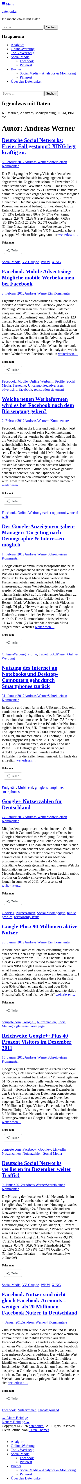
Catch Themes (39, 1430)
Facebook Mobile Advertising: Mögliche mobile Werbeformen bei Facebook (38, 278)
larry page (37, 1026)
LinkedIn (59, 1149)
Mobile (23, 381)
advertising (9, 389)
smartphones (11, 792)
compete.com (11, 1022)
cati (30, 788)
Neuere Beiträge (15, 1422)
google (40, 788)
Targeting (19, 385)
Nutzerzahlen (25, 913)
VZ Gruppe (30, 262)
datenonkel (9, 11)
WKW (45, 262)
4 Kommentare (58, 421)
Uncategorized (38, 385)
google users (20, 1026)
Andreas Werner (36, 162)
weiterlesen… (68, 235)
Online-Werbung (23, 49)
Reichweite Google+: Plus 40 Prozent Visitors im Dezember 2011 (37, 1042)
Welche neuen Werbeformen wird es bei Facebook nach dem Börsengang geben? (38, 405)
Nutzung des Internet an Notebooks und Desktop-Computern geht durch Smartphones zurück (30, 677)
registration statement (49, 389)
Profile (60, 381)
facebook (25, 389)
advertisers (56, 385)
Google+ (8, 913)
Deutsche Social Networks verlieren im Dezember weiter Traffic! (36, 1169)
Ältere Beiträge (15, 1418)
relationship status (26, 917)
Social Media (20, 57)
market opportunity (54, 513)
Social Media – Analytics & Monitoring (48, 73)
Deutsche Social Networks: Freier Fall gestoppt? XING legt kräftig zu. (39, 146)
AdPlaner (58, 654)
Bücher (16, 69)
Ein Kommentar (59, 293)
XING (56, 262)
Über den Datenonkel (26, 81)
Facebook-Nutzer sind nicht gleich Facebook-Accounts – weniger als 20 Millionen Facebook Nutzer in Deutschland (39, 1303)
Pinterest (26, 65)
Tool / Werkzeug (22, 53)
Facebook (27, 61)
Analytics (17, 45)
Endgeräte (9, 788)
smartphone (54, 788)
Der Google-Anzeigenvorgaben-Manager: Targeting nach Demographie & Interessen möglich (38, 535)
